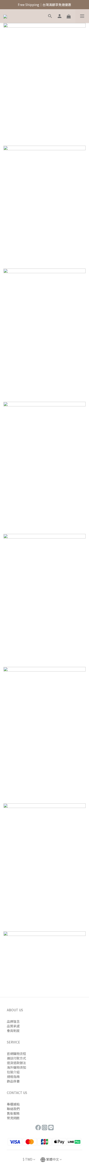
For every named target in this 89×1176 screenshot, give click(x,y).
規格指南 (13, 1076)
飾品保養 (13, 1081)
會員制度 (13, 1030)
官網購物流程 (16, 1053)
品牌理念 (13, 1021)
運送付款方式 (16, 1058)
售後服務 (13, 1113)
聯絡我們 (13, 1108)
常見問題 (13, 1118)
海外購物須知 (16, 1067)
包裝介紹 (13, 1072)
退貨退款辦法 (16, 1062)
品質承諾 (13, 1026)
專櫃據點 (13, 1104)
